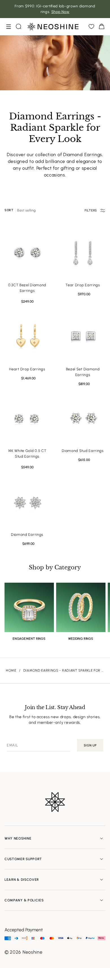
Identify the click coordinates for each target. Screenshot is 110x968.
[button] (8, 26)
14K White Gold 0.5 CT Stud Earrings (27, 453)
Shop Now (60, 12)
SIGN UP (90, 745)
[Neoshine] (53, 26)
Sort (9, 210)
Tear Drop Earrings (82, 285)
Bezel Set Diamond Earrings (83, 372)
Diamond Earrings (27, 534)
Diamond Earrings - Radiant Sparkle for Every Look (63, 670)
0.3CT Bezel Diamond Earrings (27, 288)
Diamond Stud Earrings (83, 451)
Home (11, 670)
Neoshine (33, 952)
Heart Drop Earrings (27, 369)
